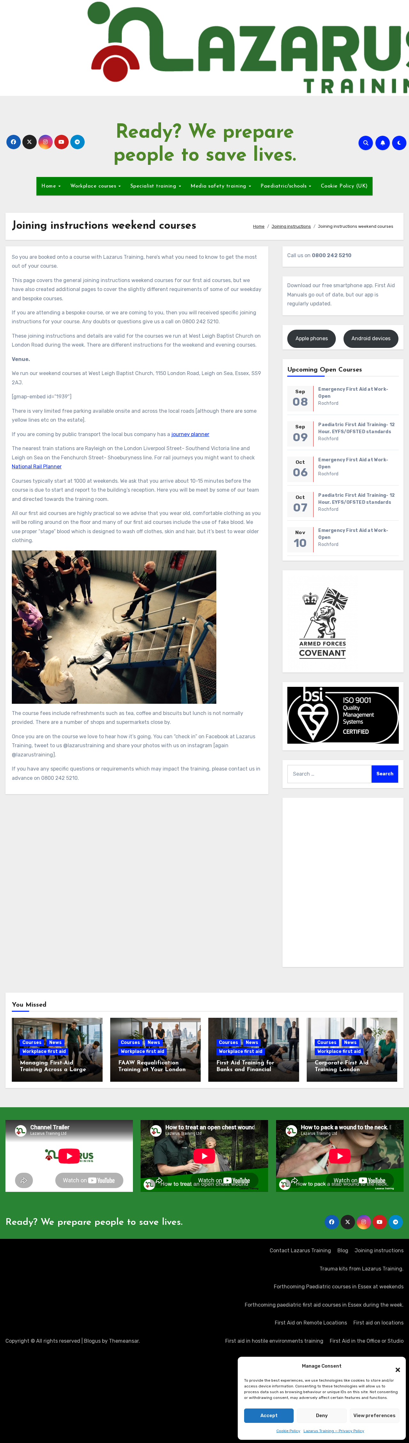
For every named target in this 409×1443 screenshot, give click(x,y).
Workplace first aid (44, 1051)
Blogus (92, 1341)
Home (49, 186)
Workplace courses (94, 186)
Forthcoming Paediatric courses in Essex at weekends (339, 1287)
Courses (32, 1042)
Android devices (370, 338)
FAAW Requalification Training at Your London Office (152, 1070)
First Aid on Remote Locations (311, 1323)
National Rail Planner (37, 467)
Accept (269, 1415)
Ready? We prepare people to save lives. (93, 1222)
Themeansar (124, 1341)
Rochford (328, 403)
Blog (342, 1250)
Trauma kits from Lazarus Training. (362, 1269)
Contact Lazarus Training (300, 1250)
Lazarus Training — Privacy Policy (334, 1431)
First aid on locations (378, 1323)
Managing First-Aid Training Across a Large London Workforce (53, 1070)
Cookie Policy (288, 1431)
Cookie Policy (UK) (344, 186)
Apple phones (312, 338)
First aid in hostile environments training (274, 1341)
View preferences (374, 1415)
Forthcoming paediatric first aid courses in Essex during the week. (324, 1305)
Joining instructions (379, 1250)
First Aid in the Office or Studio (367, 1341)
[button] (394, 1366)
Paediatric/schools (284, 186)
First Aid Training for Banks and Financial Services (245, 1070)
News (55, 1042)
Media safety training (219, 186)
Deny (322, 1415)
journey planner (190, 434)
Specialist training (154, 186)
